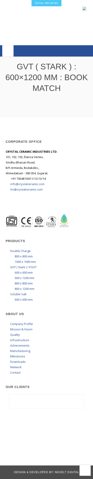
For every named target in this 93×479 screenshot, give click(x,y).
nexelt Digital (66, 472)
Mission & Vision (21, 329)
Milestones (17, 356)
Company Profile (21, 324)
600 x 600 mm (24, 272)
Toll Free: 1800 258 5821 (46, 3)
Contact (15, 372)
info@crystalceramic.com (27, 184)
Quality (15, 335)
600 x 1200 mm (24, 278)
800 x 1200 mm (24, 289)
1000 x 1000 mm (25, 262)
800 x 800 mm (24, 256)
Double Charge (20, 251)
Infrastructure (19, 340)
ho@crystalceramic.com (26, 189)
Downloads (18, 362)
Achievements (20, 345)
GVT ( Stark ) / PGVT (23, 267)
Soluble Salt (18, 294)
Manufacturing (20, 351)
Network (16, 367)
